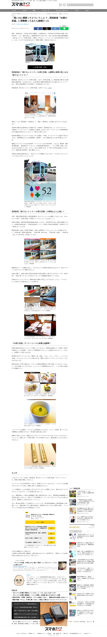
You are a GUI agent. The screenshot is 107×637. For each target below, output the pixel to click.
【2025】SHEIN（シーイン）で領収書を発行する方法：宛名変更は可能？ (85, 536)
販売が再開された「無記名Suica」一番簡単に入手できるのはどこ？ (85, 578)
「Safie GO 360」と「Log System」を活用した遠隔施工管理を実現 (85, 493)
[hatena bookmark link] (55, 28)
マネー (87, 10)
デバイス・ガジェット (62, 10)
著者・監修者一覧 (57, 633)
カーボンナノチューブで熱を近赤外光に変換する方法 (27, 604)
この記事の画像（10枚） (40, 67)
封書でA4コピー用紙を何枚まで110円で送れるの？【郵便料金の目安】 (85, 544)
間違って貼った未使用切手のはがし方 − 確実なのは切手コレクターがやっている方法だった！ (85, 553)
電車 (18, 24)
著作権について (32, 633)
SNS (34, 10)
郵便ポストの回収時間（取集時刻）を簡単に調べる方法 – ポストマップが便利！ (85, 586)
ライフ (13, 24)
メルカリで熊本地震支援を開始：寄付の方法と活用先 (27, 607)
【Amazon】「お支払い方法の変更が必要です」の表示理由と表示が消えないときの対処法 (85, 603)
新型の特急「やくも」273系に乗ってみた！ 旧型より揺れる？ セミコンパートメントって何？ (41, 599)
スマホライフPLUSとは (21, 633)
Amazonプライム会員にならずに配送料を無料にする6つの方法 (85, 594)
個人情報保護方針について (76, 633)
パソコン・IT (45, 10)
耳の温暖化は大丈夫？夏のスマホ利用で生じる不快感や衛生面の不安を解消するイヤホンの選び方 (85, 510)
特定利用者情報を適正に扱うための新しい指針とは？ (27, 617)
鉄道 (22, 24)
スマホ (24, 10)
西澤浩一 (29, 575)
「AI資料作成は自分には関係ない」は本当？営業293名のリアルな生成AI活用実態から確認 (85, 501)
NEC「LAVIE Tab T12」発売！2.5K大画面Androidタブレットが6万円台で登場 (27, 610)
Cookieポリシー (87, 633)
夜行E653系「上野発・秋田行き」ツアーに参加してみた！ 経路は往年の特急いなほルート (40, 597)
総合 (88, 531)
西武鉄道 (26, 24)
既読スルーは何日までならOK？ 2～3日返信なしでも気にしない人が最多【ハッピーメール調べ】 (85, 613)
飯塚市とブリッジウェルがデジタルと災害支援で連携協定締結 (27, 614)
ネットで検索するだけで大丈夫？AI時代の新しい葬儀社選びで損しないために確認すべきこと (85, 518)
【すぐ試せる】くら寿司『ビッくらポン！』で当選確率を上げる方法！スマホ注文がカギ (85, 570)
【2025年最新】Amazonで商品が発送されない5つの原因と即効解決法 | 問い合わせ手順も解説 (85, 561)
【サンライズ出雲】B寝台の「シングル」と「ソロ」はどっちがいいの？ (34, 593)
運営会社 (49, 633)
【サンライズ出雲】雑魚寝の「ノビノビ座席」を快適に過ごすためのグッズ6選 (36, 595)
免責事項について (41, 633)
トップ (14, 10)
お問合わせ (65, 633)
